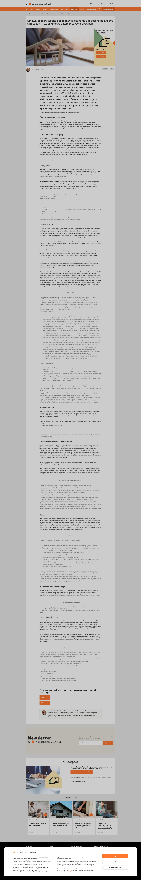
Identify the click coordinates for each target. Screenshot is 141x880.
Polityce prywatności (75, 871)
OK (115, 856)
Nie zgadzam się (115, 861)
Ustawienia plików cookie (115, 867)
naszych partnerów (43, 857)
